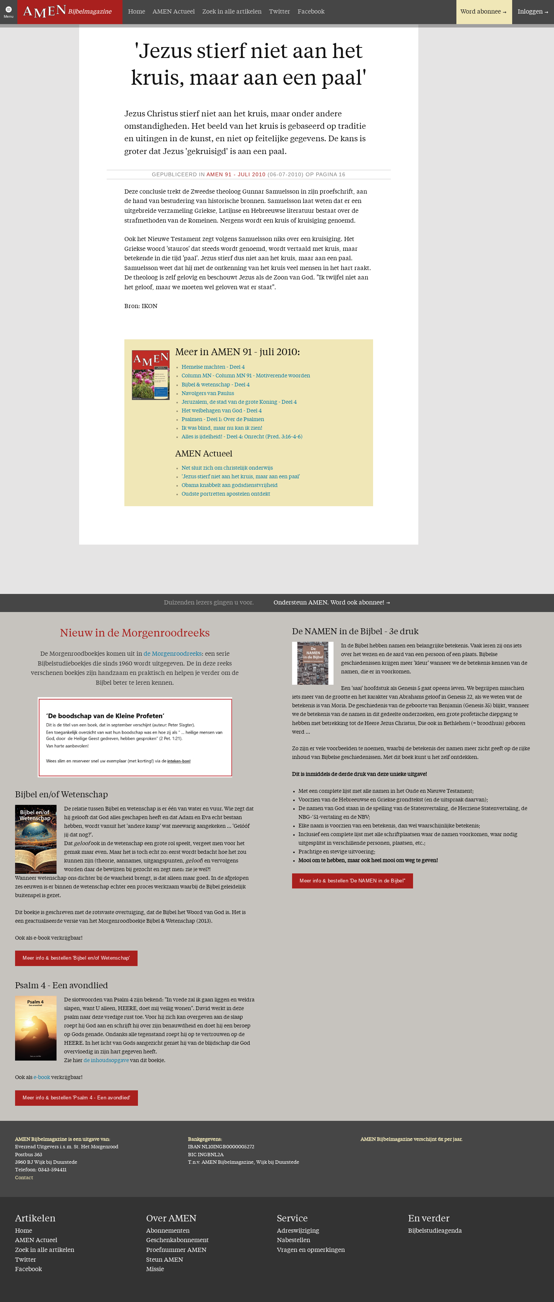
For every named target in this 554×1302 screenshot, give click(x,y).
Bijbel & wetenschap (215, 385)
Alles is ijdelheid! (242, 437)
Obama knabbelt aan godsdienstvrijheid (230, 485)
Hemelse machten (213, 367)
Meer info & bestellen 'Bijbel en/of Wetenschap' (76, 958)
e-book (42, 1077)
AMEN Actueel (174, 12)
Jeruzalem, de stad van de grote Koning (239, 402)
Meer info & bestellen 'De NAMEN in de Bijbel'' (352, 881)
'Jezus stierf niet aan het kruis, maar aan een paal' (241, 476)
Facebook (311, 12)
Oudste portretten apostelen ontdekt (226, 494)
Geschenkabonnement (177, 1241)
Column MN (246, 376)
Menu (9, 16)
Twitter (279, 12)
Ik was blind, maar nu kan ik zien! (222, 428)
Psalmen (223, 419)
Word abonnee (481, 12)
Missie (155, 1270)
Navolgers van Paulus (208, 393)
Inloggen (530, 12)
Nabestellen (293, 1241)
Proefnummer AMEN (176, 1250)
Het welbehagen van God (222, 411)
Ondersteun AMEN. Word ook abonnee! (329, 603)
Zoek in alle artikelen (232, 12)
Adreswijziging (298, 1231)
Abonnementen (168, 1231)
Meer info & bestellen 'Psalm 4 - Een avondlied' (76, 1098)
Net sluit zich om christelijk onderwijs (227, 468)
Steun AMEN (164, 1260)
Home (136, 12)
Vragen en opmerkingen (311, 1250)
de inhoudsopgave (106, 1060)
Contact (24, 1177)
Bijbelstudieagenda (435, 1231)
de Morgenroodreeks (173, 654)
